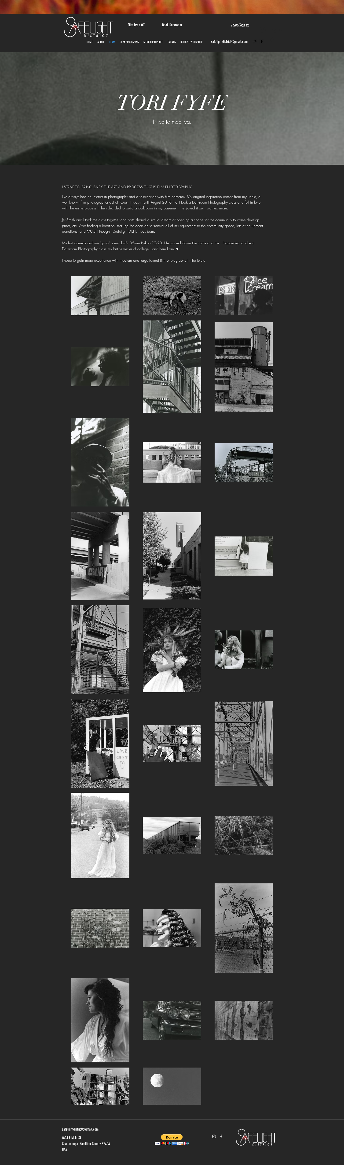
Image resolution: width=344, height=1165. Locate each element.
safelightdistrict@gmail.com (229, 41)
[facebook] (261, 41)
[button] (272, 39)
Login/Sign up (240, 25)
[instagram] (254, 41)
